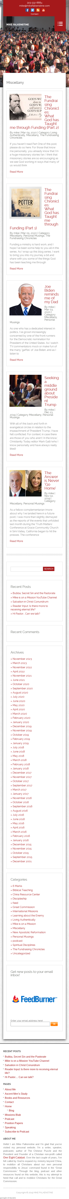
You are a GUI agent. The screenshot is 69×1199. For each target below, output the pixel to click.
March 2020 (20, 713)
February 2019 (21, 738)
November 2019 (22, 730)
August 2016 (20, 810)
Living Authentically (24, 919)
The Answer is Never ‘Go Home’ (51, 480)
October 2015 (21, 852)
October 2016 (21, 802)
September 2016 (22, 806)
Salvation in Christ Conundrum (30, 601)
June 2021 (19, 679)
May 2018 (18, 755)
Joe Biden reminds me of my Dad (51, 294)
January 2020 (21, 722)
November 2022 (22, 667)
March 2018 (20, 760)
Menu (60, 23)
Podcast (9, 1119)
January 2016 (21, 840)
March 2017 (19, 789)
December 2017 (22, 772)
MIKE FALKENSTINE (17, 24)
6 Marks (17, 886)
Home (8, 1106)
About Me (10, 1089)
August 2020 (20, 692)
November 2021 (22, 675)
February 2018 (21, 764)
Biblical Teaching (23, 890)
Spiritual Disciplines (24, 944)
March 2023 (20, 663)
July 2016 (18, 814)
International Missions (25, 911)
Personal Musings (33, 235)
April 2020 (19, 709)
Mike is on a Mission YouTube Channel (35, 597)
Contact (34, 14)
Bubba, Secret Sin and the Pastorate (34, 593)
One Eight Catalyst (14, 1157)
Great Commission (24, 907)
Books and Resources (17, 1098)
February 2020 (21, 717)
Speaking (10, 1127)
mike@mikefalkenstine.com (34, 5)
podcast (17, 940)
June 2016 (19, 819)
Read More (16, 171)
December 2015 (22, 844)
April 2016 (19, 827)
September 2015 (22, 857)
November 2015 (22, 848)
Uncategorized (21, 953)
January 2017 (21, 793)
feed (15, 902)
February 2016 (21, 835)
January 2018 (21, 768)
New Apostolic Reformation (29, 932)
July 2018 (18, 747)
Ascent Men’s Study (16, 1093)
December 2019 (22, 726)
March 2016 (20, 831)
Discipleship (20, 898)
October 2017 (21, 781)
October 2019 (21, 734)
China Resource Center (26, 894)
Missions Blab (13, 1114)
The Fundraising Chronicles (30, 237)
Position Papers (14, 1123)
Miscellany (32, 135)
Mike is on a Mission (24, 923)
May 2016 (18, 823)
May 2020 (19, 705)
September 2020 (23, 688)
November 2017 (22, 777)
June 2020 (19, 701)
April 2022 (19, 671)
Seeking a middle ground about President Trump (51, 391)
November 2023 (22, 658)
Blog (11, 1110)
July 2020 (18, 696)
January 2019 (21, 743)
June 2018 (19, 751)
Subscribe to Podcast (17, 1131)
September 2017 (22, 785)
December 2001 (22, 861)
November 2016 (22, 798)
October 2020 (21, 684)
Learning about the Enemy (28, 915)
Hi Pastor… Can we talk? (26, 613)
